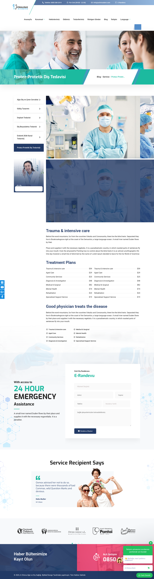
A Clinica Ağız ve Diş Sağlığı (30, 575)
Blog (106, 19)
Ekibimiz (66, 19)
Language (124, 19)
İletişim (114, 19)
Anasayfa (28, 19)
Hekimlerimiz (54, 19)
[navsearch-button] (137, 27)
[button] (72, 543)
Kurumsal (39, 19)
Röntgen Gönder (94, 19)
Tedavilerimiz (78, 19)
